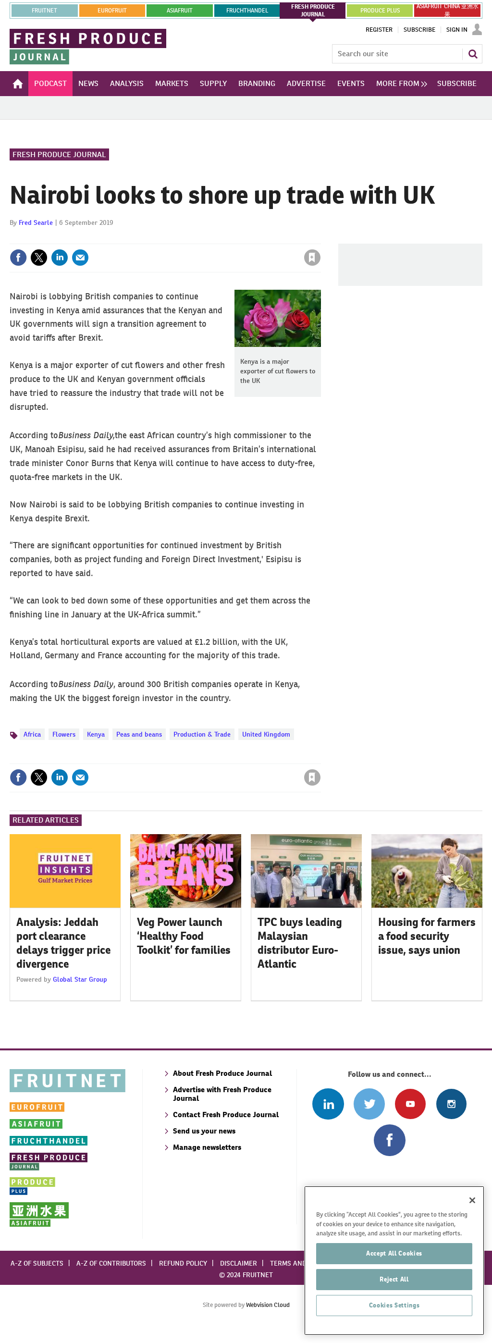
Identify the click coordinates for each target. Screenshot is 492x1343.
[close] (320, 238)
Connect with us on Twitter (369, 1104)
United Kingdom (266, 734)
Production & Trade (202, 734)
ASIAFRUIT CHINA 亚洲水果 (448, 10)
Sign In (456, 29)
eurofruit (112, 10)
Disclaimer (238, 1263)
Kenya (96, 734)
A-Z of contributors (111, 1263)
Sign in (198, 238)
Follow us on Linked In (328, 1104)
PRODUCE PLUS (380, 10)
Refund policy (183, 1263)
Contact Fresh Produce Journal (226, 1114)
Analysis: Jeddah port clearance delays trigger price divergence (63, 943)
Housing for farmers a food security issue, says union (427, 936)
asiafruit (180, 10)
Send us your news (204, 1131)
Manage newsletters (207, 1147)
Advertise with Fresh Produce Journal (222, 1093)
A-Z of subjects (37, 1263)
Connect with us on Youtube (410, 1104)
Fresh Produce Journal (59, 154)
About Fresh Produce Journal (222, 1073)
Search (472, 54)
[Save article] (312, 257)
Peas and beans (139, 734)
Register (379, 29)
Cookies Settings (394, 1305)
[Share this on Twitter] (39, 257)
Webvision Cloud (268, 1305)
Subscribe (419, 29)
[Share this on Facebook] (18, 257)
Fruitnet (44, 10)
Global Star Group (80, 979)
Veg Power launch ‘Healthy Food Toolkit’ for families (184, 936)
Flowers (63, 734)
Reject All (394, 1279)
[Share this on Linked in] (59, 257)
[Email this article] (80, 257)
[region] (394, 1260)
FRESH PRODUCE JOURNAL (313, 10)
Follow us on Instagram (451, 1104)
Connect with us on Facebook (389, 1140)
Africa (32, 734)
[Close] (472, 1200)
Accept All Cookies (394, 1253)
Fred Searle (36, 222)
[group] (399, 83)
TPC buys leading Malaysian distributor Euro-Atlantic (300, 943)
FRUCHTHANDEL (247, 10)
